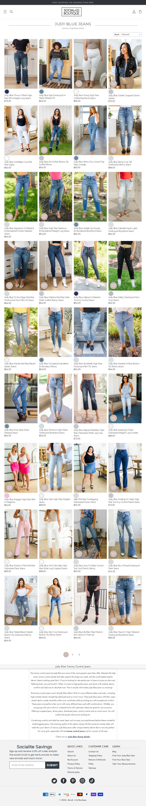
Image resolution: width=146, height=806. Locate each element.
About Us (71, 755)
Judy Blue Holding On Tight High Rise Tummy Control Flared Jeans (124, 500)
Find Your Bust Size (121, 760)
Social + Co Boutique (77, 800)
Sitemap (92, 768)
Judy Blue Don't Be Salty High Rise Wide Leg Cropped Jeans (53, 567)
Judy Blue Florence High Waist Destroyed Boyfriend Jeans (53, 431)
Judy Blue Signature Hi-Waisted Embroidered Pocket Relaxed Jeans (19, 231)
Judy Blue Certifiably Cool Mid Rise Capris (18, 163)
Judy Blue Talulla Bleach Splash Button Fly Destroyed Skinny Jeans (18, 635)
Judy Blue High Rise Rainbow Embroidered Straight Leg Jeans (54, 229)
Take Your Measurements (123, 764)
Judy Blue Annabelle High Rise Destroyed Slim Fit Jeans (88, 365)
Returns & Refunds (97, 760)
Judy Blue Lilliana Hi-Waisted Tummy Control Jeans (87, 298)
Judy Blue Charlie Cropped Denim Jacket (124, 97)
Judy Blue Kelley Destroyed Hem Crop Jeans (123, 298)
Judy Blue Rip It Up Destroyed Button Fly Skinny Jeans (53, 633)
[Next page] (79, 654)
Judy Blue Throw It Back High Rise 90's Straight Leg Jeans (18, 96)
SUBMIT (52, 765)
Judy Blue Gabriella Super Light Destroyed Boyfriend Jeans (122, 229)
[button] (11, 12)
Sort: (117, 34)
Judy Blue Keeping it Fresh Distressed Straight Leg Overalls (123, 431)
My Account (72, 760)
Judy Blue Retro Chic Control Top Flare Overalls (89, 163)
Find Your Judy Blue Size (123, 755)
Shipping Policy (95, 755)
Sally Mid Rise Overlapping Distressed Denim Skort (86, 500)
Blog (114, 751)
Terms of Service (75, 768)
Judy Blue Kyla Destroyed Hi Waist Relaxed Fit (52, 96)
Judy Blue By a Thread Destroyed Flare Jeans (124, 567)
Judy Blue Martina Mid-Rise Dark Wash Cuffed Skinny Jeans (54, 298)
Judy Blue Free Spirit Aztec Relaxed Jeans (16, 431)
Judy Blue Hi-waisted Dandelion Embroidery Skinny (54, 365)
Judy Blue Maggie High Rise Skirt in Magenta (19, 501)
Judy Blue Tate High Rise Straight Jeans (54, 500)
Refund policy (73, 772)
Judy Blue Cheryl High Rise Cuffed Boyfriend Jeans (86, 96)
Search (70, 751)
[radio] (6, 91)
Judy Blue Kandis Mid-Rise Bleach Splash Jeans (20, 365)
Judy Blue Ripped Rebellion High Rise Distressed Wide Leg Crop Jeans (89, 433)
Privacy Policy (73, 764)
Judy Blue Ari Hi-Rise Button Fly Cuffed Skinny (54, 163)
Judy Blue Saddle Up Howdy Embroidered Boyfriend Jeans (88, 229)
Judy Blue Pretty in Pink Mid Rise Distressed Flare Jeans (19, 567)
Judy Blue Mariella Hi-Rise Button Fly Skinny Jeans (123, 365)
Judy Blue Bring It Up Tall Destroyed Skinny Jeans (120, 163)
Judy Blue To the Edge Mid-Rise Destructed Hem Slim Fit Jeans (19, 298)
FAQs (91, 764)
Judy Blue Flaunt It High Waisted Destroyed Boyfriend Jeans (123, 633)
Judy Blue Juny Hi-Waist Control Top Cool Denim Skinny (89, 567)
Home (65, 28)
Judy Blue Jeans (76, 28)
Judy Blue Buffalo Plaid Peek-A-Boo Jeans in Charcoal (88, 633)
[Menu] (5, 12)
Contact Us (94, 751)
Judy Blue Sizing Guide (79, 736)
